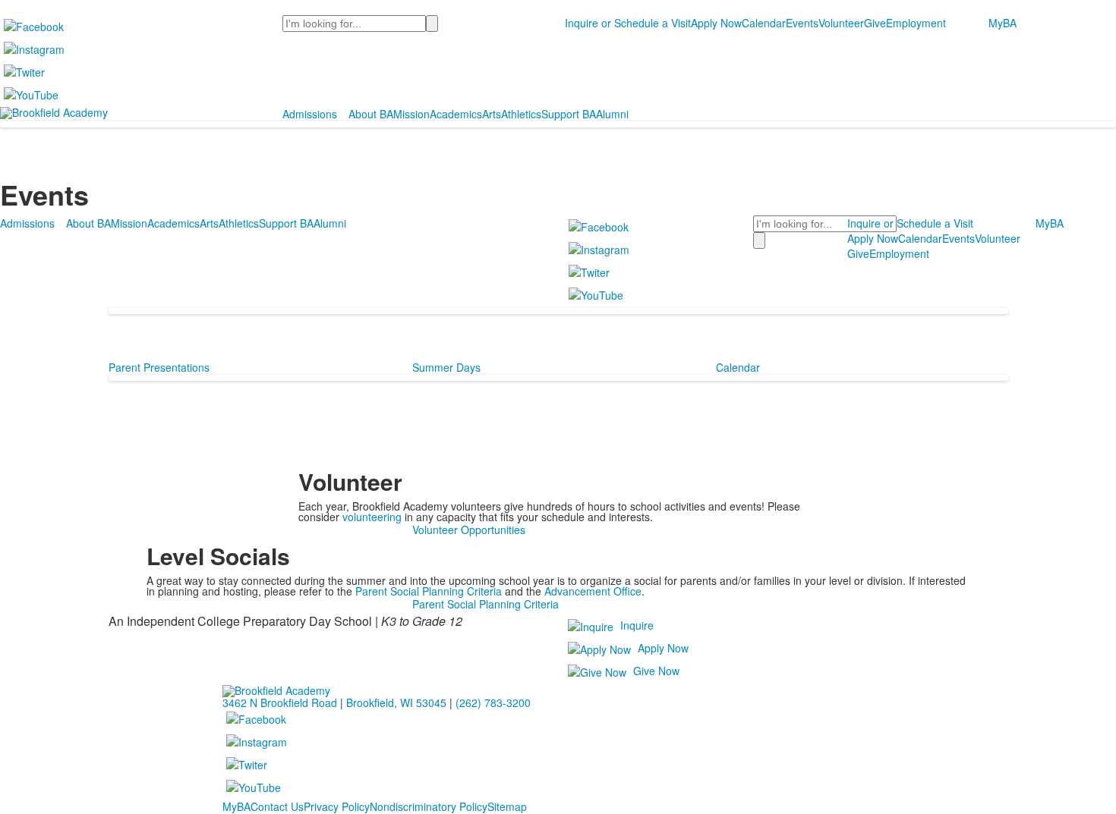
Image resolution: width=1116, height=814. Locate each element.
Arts (491, 113)
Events (802, 22)
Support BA (568, 113)
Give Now (656, 670)
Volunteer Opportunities (468, 529)
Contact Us (277, 806)
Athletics (521, 113)
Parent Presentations (159, 367)
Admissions (309, 113)
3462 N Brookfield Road (279, 702)
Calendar (764, 22)
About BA (370, 113)
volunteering (372, 516)
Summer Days (446, 367)
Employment (916, 22)
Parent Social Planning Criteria (428, 591)
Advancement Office (593, 591)
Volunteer (841, 22)
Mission (411, 113)
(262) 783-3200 (493, 702)
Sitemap (507, 806)
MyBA (1002, 22)
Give (875, 22)
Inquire (637, 625)
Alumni (612, 113)
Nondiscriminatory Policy (428, 806)
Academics (456, 113)
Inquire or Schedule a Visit (628, 22)
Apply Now (716, 22)
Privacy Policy (337, 806)
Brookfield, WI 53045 (396, 702)
